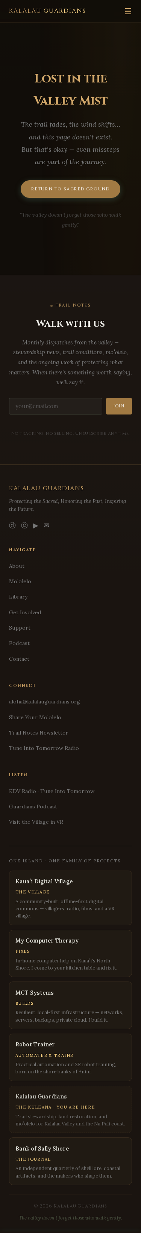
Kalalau (47, 11)
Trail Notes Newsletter (38, 732)
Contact (19, 658)
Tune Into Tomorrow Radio (44, 748)
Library (18, 596)
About (16, 566)
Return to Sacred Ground (70, 189)
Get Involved (25, 612)
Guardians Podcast (33, 806)
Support (19, 627)
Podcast (19, 643)
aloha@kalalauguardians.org (44, 701)
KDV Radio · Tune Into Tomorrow (51, 791)
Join (119, 406)
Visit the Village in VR (36, 822)
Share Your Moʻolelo (35, 717)
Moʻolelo (20, 581)
